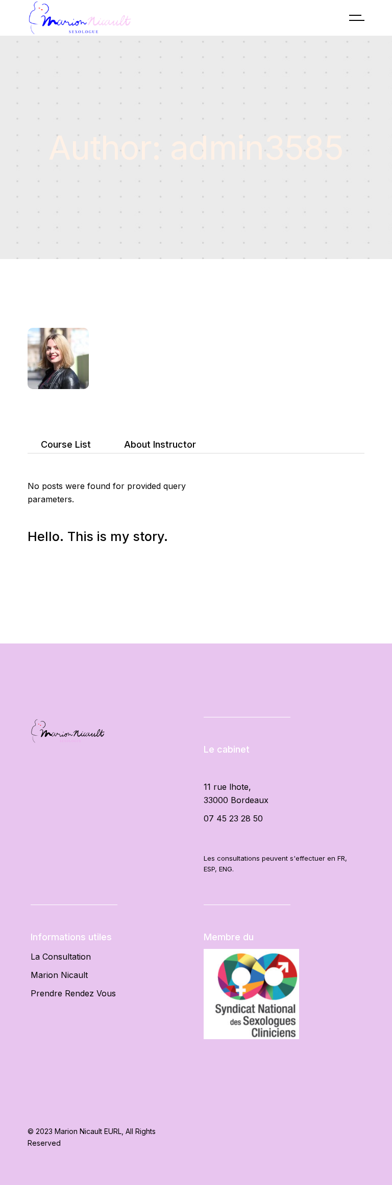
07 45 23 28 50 (233, 818)
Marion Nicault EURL (88, 1131)
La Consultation (61, 956)
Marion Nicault (59, 975)
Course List (66, 444)
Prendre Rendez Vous (73, 993)
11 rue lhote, (227, 787)
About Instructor (160, 444)
